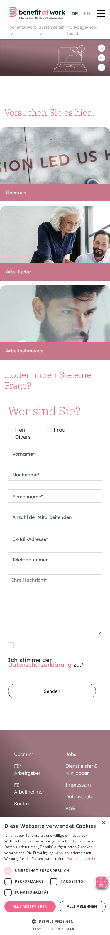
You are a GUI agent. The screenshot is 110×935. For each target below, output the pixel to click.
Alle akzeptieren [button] (30, 906)
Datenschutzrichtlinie (84, 858)
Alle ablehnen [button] (82, 906)
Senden (52, 691)
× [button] (103, 823)
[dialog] (55, 876)
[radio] (10, 430)
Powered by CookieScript (55, 928)
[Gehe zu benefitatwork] (37, 13)
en (87, 13)
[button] (55, 921)
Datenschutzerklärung (40, 664)
